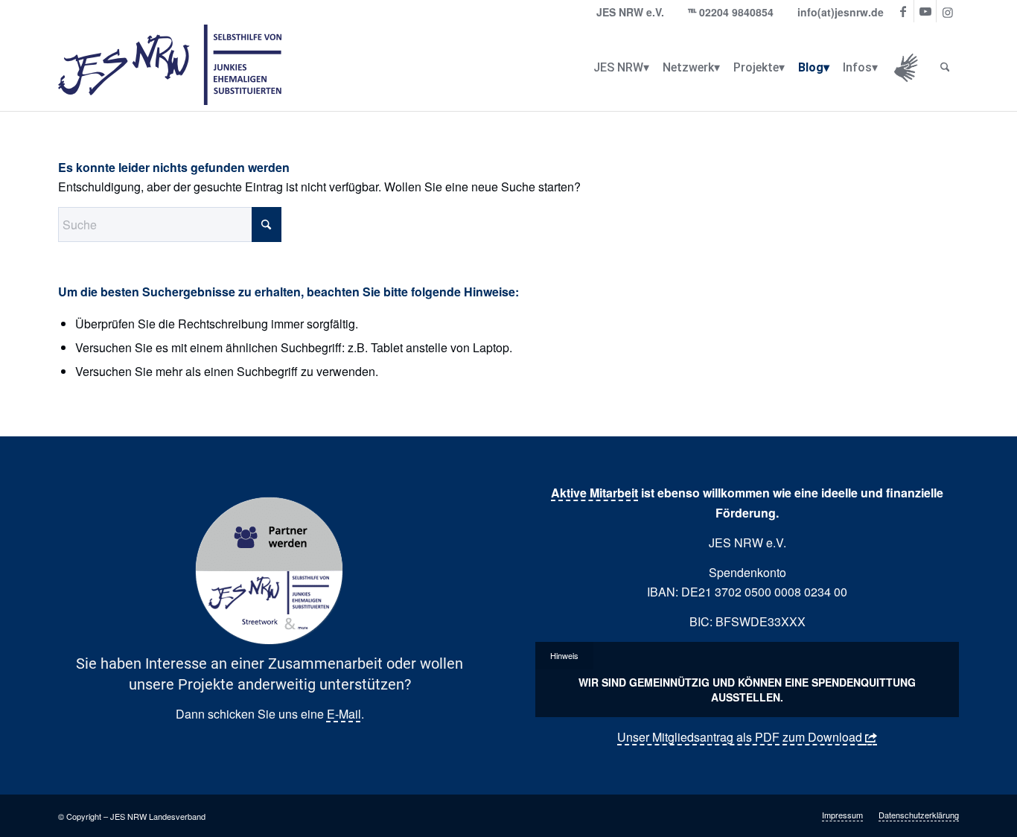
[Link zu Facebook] (903, 11)
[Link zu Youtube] (925, 11)
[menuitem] (618, 68)
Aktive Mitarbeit (594, 492)
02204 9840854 (736, 11)
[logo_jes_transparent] (169, 68)
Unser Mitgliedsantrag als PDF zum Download (739, 736)
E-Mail (344, 713)
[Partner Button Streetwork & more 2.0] (269, 571)
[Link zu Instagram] (948, 11)
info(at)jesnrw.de (840, 11)
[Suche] (945, 68)
